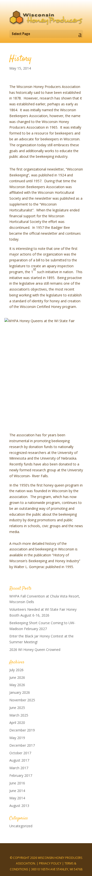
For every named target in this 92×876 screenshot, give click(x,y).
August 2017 (19, 760)
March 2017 (18, 768)
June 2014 (17, 790)
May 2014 (17, 798)
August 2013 (19, 805)
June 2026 (17, 677)
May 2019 (17, 737)
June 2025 (17, 707)
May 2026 (17, 684)
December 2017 (22, 745)
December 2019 (22, 730)
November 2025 (22, 700)
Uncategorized (20, 826)
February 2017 (20, 775)
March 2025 (18, 715)
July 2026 (16, 670)
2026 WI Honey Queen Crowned (34, 649)
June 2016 (17, 783)
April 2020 (17, 722)
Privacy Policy (50, 863)
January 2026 (19, 692)
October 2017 (20, 753)
